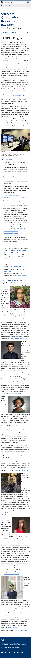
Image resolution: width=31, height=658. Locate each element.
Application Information (8, 245)
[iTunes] (9, 652)
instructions (7, 271)
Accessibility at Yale (6, 643)
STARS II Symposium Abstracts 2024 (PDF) (15, 197)
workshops (18, 95)
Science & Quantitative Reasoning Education (9, 19)
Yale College (8, 2)
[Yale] (3, 640)
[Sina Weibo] (18, 652)
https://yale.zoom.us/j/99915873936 (17, 266)
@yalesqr (16, 630)
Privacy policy (14, 643)
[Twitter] (6, 652)
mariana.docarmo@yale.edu (11, 574)
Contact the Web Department (8, 646)
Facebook (23, 630)
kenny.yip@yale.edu (13, 627)
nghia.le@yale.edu (6, 515)
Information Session (9, 262)
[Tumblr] (22, 652)
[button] (15, 32)
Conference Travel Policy (13, 235)
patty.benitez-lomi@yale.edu (20, 338)
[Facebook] (2, 652)
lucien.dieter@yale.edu (15, 393)
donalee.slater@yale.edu (11, 233)
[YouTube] (14, 652)
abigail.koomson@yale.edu (22, 470)
